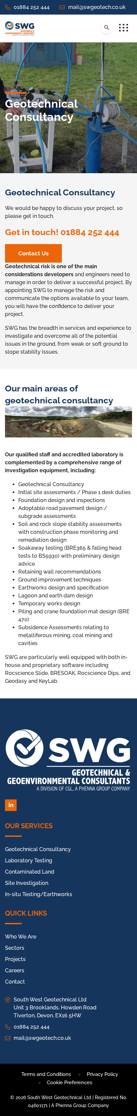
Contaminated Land (29, 872)
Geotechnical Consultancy (38, 849)
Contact (15, 982)
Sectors (14, 948)
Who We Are (20, 937)
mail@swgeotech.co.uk (97, 7)
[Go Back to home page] (19, 28)
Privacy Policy (102, 1074)
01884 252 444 (32, 7)
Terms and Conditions (46, 1074)
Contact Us (33, 253)
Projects (15, 959)
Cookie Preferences (69, 1083)
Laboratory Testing (28, 860)
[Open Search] (107, 27)
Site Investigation (26, 883)
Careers (14, 970)
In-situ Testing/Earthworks (38, 894)
